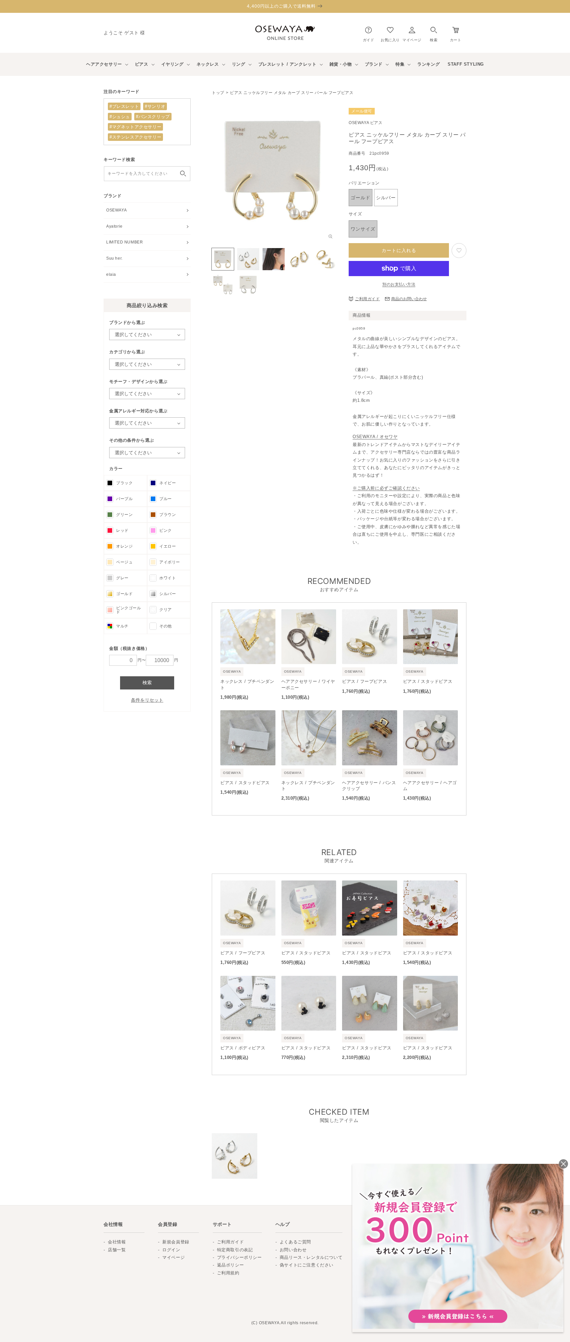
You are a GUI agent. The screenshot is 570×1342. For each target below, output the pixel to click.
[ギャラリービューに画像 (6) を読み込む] (223, 284)
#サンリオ (155, 106)
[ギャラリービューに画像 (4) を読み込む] (299, 259)
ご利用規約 (228, 1272)
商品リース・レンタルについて (311, 1257)
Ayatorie (114, 226)
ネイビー (167, 483)
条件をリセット (147, 700)
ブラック (124, 483)
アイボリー (169, 562)
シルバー (167, 593)
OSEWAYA (116, 210)
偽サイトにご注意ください (306, 1264)
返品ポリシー (230, 1264)
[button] (433, 33)
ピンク (165, 530)
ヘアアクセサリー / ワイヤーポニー (308, 684)
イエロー (167, 546)
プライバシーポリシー (239, 1257)
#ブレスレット (124, 106)
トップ (218, 92)
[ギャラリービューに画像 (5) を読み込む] (324, 259)
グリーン (124, 514)
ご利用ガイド (367, 299)
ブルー (165, 498)
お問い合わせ (293, 1249)
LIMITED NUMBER (124, 242)
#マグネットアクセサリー (135, 126)
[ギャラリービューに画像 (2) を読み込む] (248, 259)
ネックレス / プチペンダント (247, 684)
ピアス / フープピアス (364, 681)
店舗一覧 (117, 1249)
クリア (165, 609)
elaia (111, 274)
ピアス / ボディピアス (242, 1047)
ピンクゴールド (128, 610)
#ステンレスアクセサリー (135, 137)
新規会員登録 (175, 1241)
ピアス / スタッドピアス (428, 681)
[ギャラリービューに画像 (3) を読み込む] (274, 259)
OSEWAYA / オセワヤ (375, 436)
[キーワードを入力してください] (183, 173)
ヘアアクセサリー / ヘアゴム (430, 785)
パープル (124, 498)
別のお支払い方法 (398, 284)
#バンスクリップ (153, 116)
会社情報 (117, 1241)
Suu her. (114, 258)
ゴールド (124, 593)
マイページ (173, 1257)
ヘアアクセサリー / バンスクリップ (369, 785)
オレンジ (124, 546)
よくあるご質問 (295, 1241)
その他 (165, 626)
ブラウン (167, 514)
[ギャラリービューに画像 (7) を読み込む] (248, 284)
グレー (122, 578)
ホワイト (167, 578)
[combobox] (147, 173)
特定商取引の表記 (235, 1249)
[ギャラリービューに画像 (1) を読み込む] (223, 259)
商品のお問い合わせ (409, 299)
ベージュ (124, 562)
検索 (147, 682)
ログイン (171, 1249)
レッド (122, 530)
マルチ (122, 626)
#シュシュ (120, 116)
